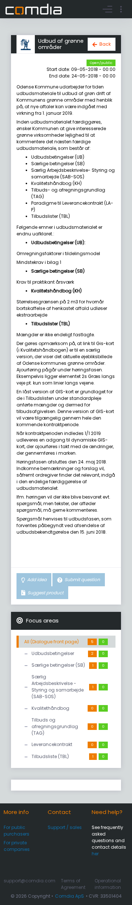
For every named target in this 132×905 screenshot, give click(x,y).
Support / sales (65, 827)
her (95, 854)
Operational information (108, 884)
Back (105, 44)
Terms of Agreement (73, 884)
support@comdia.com (29, 881)
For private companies (17, 846)
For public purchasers (16, 830)
